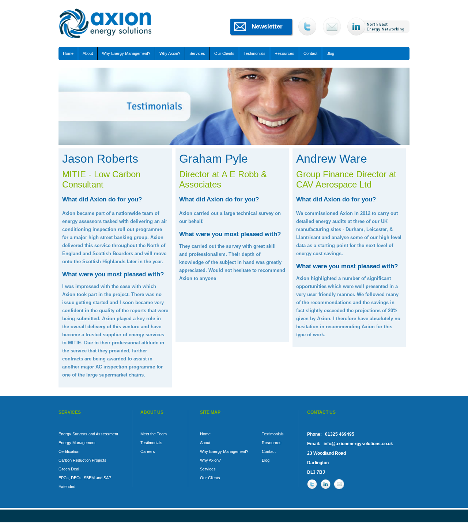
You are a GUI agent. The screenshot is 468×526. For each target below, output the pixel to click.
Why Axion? (169, 53)
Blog (330, 53)
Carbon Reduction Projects (82, 460)
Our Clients (224, 53)
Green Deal (68, 469)
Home (68, 53)
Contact (310, 53)
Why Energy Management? (126, 53)
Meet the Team (153, 434)
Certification (68, 451)
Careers (147, 451)
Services (197, 53)
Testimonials (254, 53)
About (88, 53)
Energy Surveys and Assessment (88, 434)
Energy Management (76, 442)
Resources (284, 53)
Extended (66, 486)
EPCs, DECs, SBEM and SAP (84, 478)
